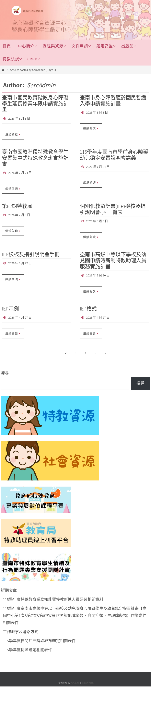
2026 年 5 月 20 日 (98, 272)
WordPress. (88, 677)
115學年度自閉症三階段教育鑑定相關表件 (39, 635)
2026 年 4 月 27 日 (20, 313)
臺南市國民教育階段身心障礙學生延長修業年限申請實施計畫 (35, 103)
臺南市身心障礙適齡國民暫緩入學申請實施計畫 (113, 100)
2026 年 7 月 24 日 (20, 171)
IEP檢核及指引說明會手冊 (31, 251)
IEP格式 (88, 304)
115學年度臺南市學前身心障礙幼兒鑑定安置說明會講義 (114, 153)
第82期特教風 (17, 204)
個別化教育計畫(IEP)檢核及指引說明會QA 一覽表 (112, 207)
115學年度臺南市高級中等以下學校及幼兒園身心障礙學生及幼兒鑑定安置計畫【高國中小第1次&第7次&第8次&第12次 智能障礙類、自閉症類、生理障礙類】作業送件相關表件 (74, 610)
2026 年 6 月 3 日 (97, 218)
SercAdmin (41, 85)
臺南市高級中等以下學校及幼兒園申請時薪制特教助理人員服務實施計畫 (113, 257)
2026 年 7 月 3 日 (19, 212)
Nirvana (75, 677)
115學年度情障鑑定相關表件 (27, 644)
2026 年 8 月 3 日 (19, 118)
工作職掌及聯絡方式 (20, 626)
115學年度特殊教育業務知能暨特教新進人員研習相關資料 (53, 593)
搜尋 (5, 367)
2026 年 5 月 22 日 (20, 259)
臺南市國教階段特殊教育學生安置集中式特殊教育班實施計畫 (35, 156)
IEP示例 (10, 304)
